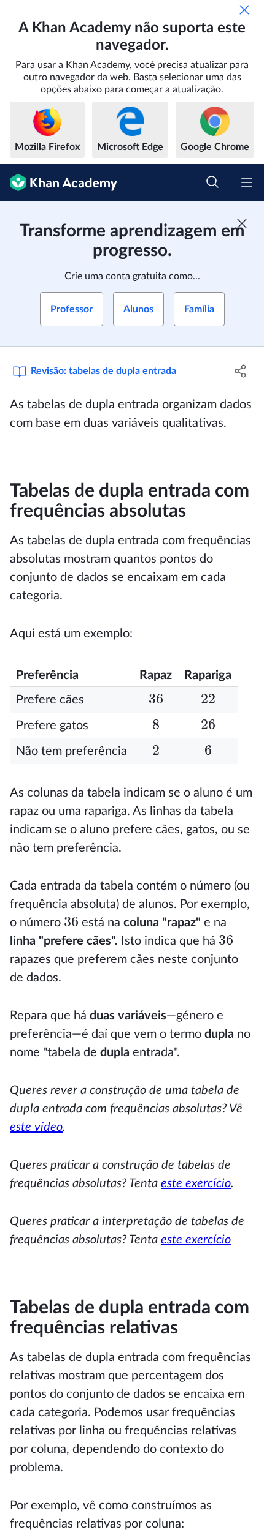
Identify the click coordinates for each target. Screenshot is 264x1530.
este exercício (196, 1183)
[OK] (244, 10)
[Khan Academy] (58, 183)
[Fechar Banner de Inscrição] (242, 223)
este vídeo (36, 1127)
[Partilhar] (241, 371)
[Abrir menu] (246, 182)
